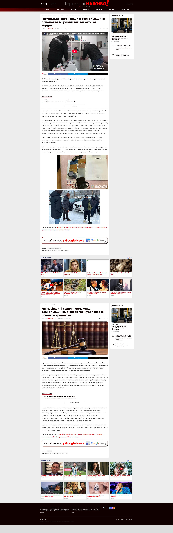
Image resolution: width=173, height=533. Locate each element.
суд (57, 453)
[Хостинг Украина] (112, 508)
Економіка (86, 9)
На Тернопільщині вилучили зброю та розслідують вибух (60, 101)
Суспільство (60, 9)
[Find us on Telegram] (46, 4)
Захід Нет (49, 451)
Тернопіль (112, 9)
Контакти (131, 519)
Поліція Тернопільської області (54, 248)
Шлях (66, 250)
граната (47, 453)
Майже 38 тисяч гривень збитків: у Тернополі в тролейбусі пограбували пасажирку (119, 37)
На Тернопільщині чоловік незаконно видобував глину (59, 99)
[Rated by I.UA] (106, 508)
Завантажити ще (74, 105)
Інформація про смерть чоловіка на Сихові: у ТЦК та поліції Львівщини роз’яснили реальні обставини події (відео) (124, 47)
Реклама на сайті (124, 519)
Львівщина (52, 453)
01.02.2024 (57, 28)
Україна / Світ (125, 9)
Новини (47, 9)
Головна (43, 14)
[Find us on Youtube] (43, 4)
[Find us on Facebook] (41, 4)
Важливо (63, 28)
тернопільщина (60, 250)
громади (47, 250)
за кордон (52, 250)
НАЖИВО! (50, 28)
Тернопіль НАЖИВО (50, 521)
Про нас (117, 519)
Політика (73, 9)
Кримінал (99, 9)
